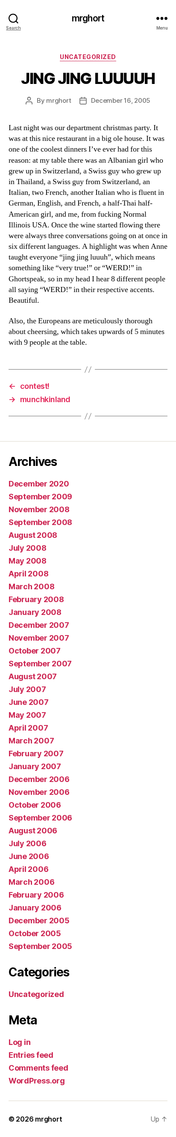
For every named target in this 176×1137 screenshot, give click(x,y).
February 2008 (36, 599)
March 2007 (31, 740)
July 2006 (28, 843)
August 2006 (33, 830)
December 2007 (39, 625)
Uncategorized (88, 56)
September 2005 (40, 946)
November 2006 (39, 792)
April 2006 (28, 869)
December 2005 (39, 920)
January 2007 (35, 766)
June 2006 (29, 856)
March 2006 (31, 881)
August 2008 (33, 535)
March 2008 (31, 586)
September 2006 (40, 817)
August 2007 (33, 676)
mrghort (88, 18)
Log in (19, 1042)
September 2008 (40, 522)
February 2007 (36, 753)
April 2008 (28, 573)
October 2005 (35, 933)
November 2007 (39, 637)
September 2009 (40, 496)
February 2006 (36, 894)
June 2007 (29, 702)
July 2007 (27, 689)
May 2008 (28, 560)
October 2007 (35, 650)
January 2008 (35, 612)
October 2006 (35, 804)
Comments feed (38, 1067)
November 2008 (39, 509)
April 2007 (28, 727)
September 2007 (40, 663)
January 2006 (35, 907)
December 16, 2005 (120, 100)
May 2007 (27, 714)
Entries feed (31, 1054)
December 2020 (39, 483)
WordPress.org (37, 1080)
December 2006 (39, 779)
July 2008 (28, 547)
